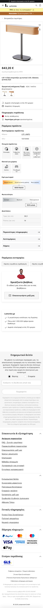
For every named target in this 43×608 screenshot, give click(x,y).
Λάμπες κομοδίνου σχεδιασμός (15, 264)
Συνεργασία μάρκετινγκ (12, 483)
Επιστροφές (7, 458)
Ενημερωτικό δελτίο (10, 479)
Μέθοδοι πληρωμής (10, 462)
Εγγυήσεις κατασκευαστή (12, 469)
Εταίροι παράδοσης (12, 556)
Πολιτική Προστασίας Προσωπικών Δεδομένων (22, 578)
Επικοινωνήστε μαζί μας (12, 450)
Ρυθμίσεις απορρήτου (15, 571)
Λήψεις (6, 246)
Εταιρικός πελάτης (10, 490)
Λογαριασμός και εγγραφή (13, 465)
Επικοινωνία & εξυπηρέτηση (17, 433)
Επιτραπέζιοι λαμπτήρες (13, 18)
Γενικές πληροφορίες (13, 509)
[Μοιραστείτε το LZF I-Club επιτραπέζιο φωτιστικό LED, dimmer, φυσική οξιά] (39, 29)
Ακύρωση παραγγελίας (12, 438)
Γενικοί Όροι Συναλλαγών (12, 514)
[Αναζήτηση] (36, 5)
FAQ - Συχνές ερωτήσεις (12, 442)
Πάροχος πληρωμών (12, 529)
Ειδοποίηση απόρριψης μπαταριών (22, 581)
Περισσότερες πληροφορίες (15, 232)
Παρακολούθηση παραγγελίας (14, 446)
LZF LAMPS (26, 134)
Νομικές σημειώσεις (10, 522)
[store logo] (12, 5)
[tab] (21, 451)
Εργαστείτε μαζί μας (10, 494)
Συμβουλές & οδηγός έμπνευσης (15, 498)
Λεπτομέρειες (9, 239)
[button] (39, 25)
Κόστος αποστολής (10, 454)
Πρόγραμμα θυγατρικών (12, 487)
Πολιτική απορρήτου (10, 518)
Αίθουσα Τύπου (8, 502)
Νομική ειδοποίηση (29, 571)
